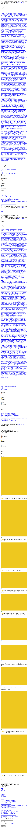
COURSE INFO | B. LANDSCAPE (8, 815)
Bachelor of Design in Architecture (8, 196)
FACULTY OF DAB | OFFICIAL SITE (9, 811)
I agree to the (8, 823)
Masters (2, 793)
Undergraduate (4, 791)
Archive (2, 799)
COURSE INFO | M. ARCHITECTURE (9, 816)
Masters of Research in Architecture (8, 204)
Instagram (3, 211)
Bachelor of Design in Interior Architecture (10, 199)
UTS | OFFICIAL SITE (6, 810)
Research (2, 797)
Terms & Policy (4, 817)
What (2, 789)
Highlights (3, 790)
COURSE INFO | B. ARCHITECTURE (9, 812)
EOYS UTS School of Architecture (8, 169)
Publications (3, 796)
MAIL (22, 2)
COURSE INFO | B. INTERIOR (8, 813)
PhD (2, 205)
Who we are (3, 195)
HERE (18, 2)
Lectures (2, 795)
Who (2, 788)
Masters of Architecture (6, 200)
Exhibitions (3, 794)
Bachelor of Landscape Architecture (8, 198)
